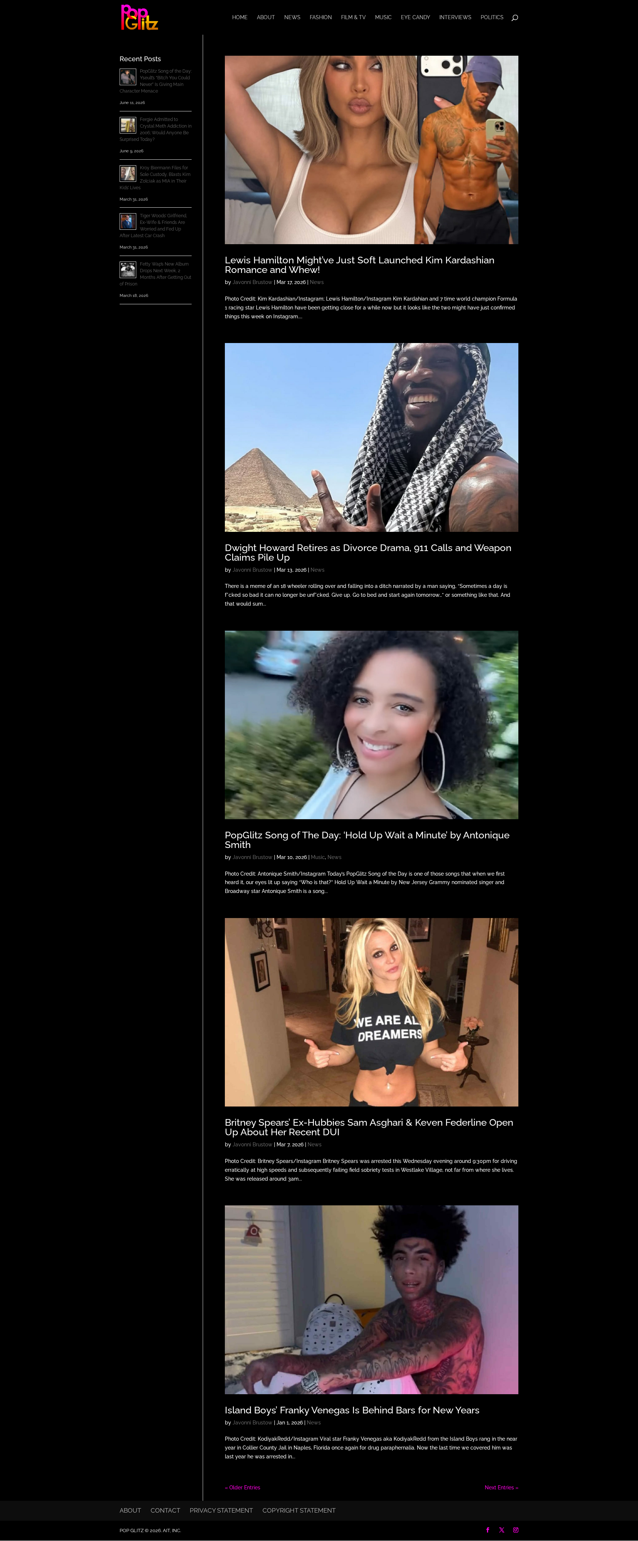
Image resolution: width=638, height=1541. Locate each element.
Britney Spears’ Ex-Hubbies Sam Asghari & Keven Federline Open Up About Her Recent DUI (369, 1127)
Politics (492, 17)
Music (383, 17)
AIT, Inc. (171, 1530)
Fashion (321, 17)
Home (240, 17)
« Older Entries (242, 1487)
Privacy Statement (221, 1510)
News (292, 17)
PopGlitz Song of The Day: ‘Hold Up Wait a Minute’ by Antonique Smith (367, 840)
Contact (165, 1510)
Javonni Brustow (252, 282)
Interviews (455, 17)
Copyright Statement (299, 1510)
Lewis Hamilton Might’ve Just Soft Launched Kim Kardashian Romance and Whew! (359, 264)
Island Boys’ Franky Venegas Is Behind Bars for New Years (352, 1410)
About (266, 17)
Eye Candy (415, 17)
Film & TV (353, 17)
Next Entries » (501, 1487)
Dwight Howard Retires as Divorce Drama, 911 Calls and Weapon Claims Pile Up (368, 552)
